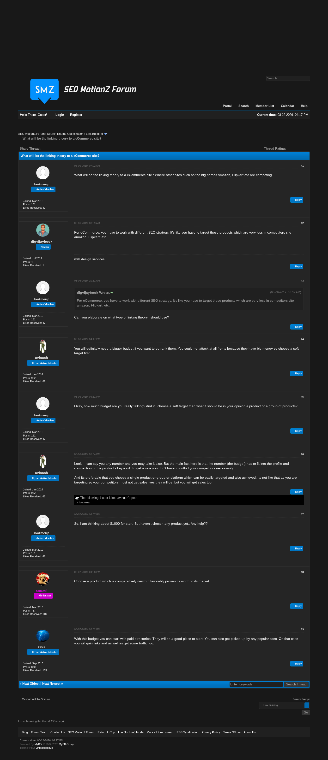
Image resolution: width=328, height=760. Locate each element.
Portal (227, 106)
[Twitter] (48, 148)
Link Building (94, 134)
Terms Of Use (232, 732)
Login (59, 115)
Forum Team (39, 732)
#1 (302, 165)
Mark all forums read (160, 732)
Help (304, 106)
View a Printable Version (36, 699)
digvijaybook (41, 241)
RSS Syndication (187, 732)
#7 (302, 514)
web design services (89, 259)
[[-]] (77, 498)
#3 (302, 280)
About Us (250, 732)
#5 (302, 396)
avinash (41, 357)
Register (76, 115)
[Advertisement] (164, 35)
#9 (302, 629)
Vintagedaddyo (44, 747)
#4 (302, 339)
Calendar (287, 106)
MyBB (38, 744)
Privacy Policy (211, 732)
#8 (302, 572)
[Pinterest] (63, 148)
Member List (264, 106)
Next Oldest (30, 683)
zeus (41, 646)
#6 (302, 454)
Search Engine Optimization (65, 134)
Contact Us (57, 732)
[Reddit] (58, 148)
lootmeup (41, 184)
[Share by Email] (66, 148)
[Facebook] (45, 148)
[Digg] (52, 148)
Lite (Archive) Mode (131, 732)
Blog (25, 732)
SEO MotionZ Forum (31, 134)
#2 (302, 223)
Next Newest (51, 683)
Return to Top (106, 732)
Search (243, 106)
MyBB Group (66, 744)
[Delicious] (55, 148)
